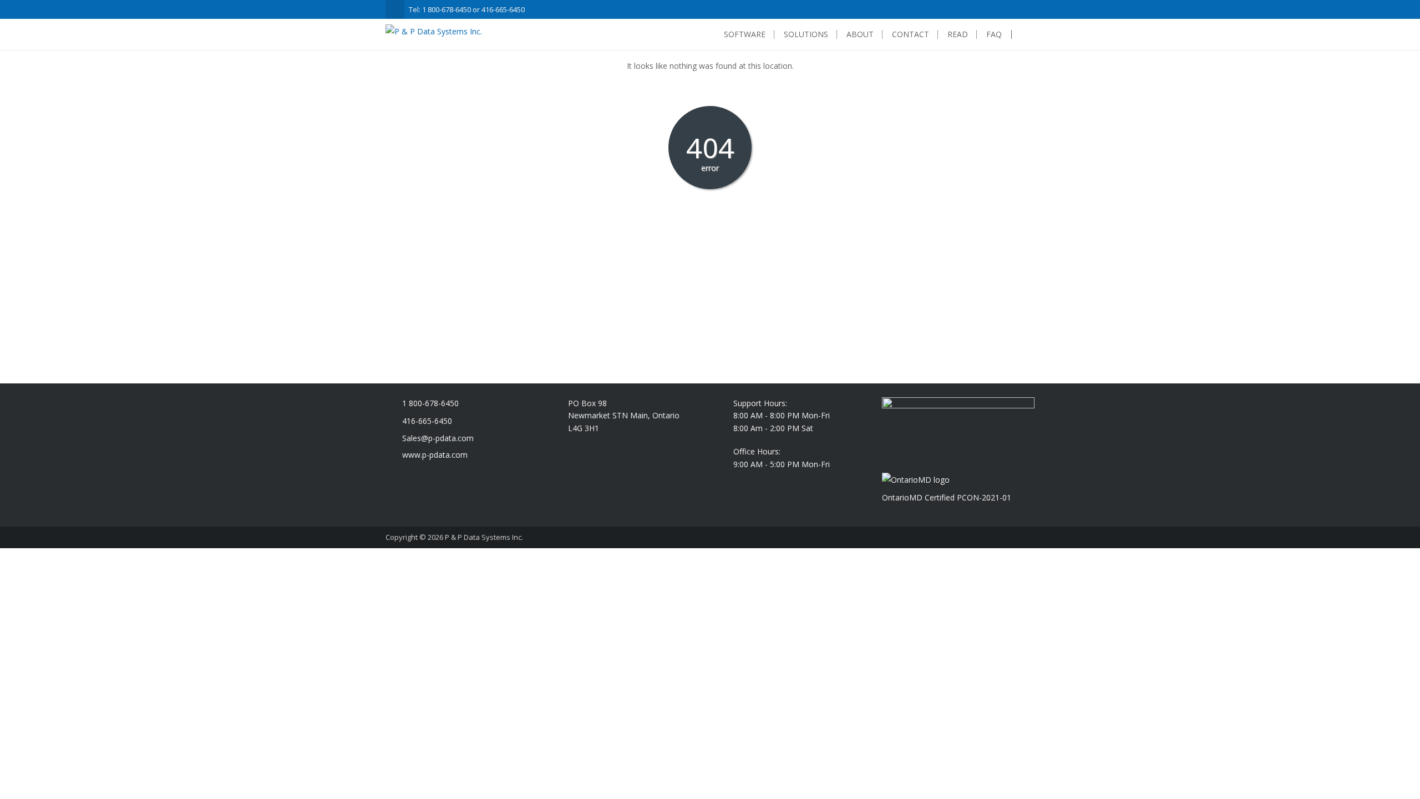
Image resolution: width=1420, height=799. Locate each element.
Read (957, 34)
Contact (910, 34)
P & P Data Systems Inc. (484, 537)
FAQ (994, 34)
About (860, 34)
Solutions (806, 34)
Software (744, 34)
